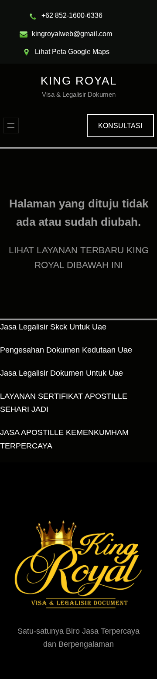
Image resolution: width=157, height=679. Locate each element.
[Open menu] (11, 125)
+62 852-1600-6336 (71, 15)
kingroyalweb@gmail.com (72, 33)
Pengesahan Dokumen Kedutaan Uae (66, 350)
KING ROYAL (79, 81)
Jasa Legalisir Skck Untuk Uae (53, 327)
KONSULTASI (120, 125)
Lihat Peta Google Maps (72, 51)
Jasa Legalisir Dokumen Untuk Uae (61, 373)
